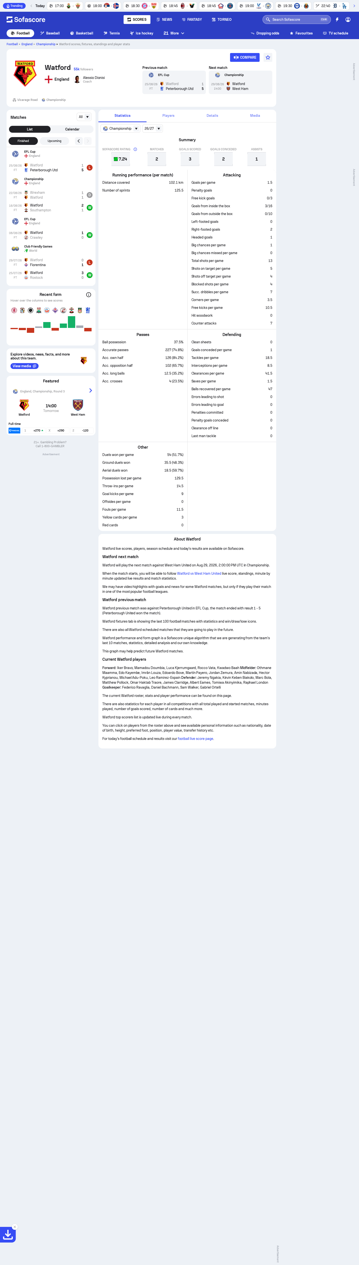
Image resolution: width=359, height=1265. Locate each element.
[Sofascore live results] (26, 19)
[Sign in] (348, 19)
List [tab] (30, 129)
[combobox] (84, 117)
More (171, 33)
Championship (45, 44)
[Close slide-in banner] (15, 1227)
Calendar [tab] (72, 129)
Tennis (114, 33)
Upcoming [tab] (54, 141)
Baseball (53, 33)
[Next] (354, 6)
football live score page (195, 739)
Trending (16, 6)
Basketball (84, 33)
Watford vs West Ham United (199, 573)
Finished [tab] (23, 141)
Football (23, 33)
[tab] (122, 116)
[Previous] (31, 6)
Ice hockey (144, 33)
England (26, 44)
